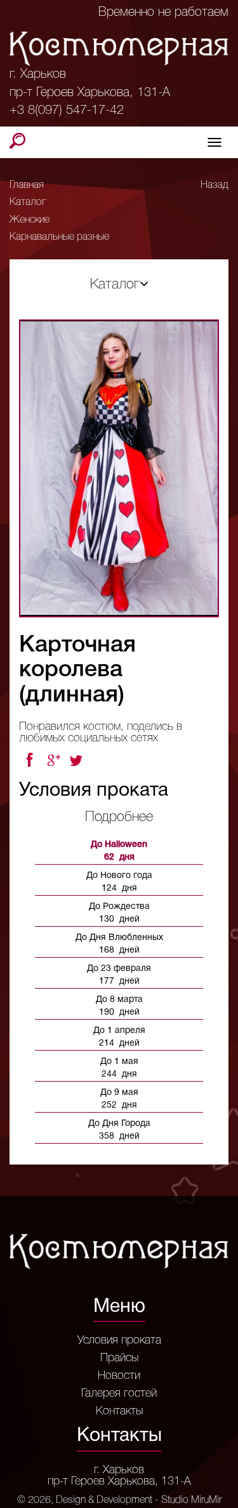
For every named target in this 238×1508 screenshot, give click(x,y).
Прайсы (119, 1358)
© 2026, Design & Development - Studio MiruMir (119, 1500)
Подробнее (119, 817)
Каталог (28, 202)
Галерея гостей (119, 1393)
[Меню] (214, 142)
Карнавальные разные (59, 237)
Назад (214, 185)
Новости (119, 1376)
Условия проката (119, 1340)
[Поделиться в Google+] (53, 760)
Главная (27, 185)
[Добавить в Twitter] (77, 760)
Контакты (119, 1411)
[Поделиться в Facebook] (29, 760)
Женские (30, 220)
